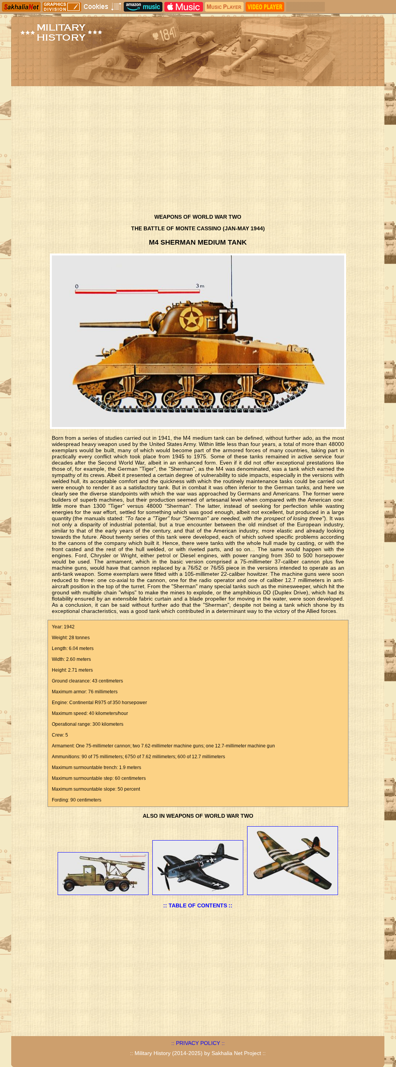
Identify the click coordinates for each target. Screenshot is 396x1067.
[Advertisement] (198, 152)
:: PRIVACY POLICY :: (198, 1043)
